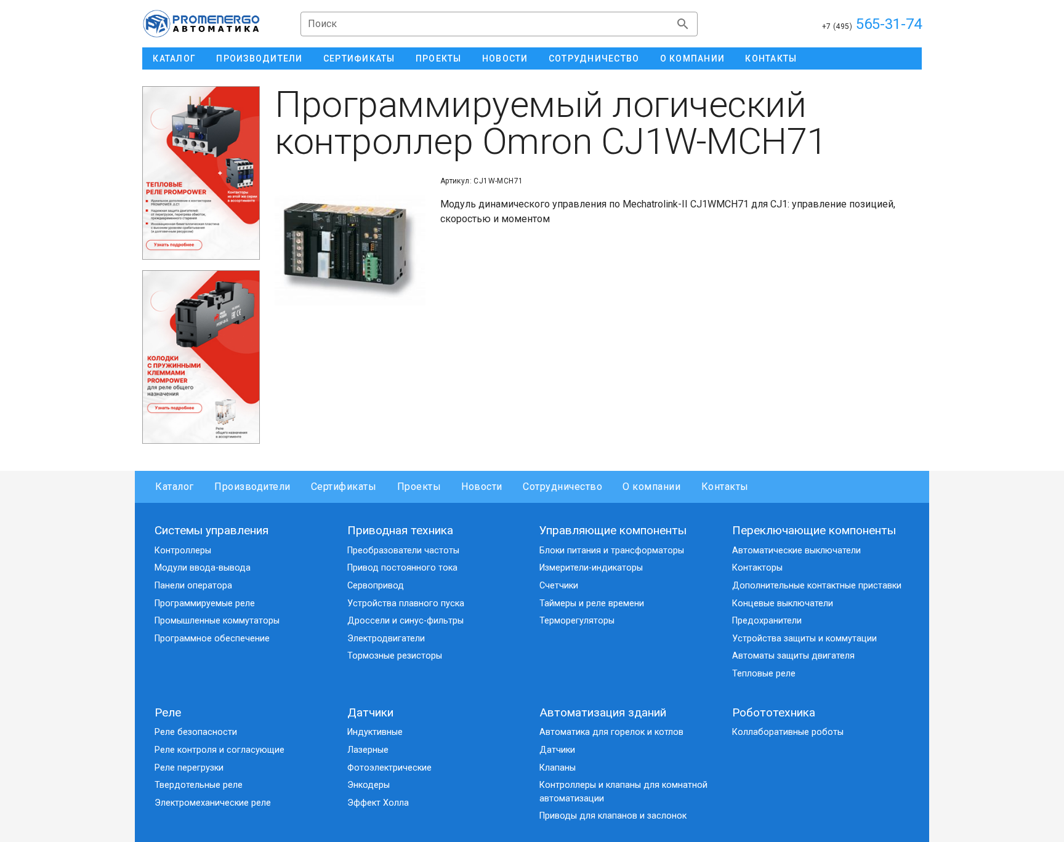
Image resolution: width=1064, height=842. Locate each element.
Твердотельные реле (199, 785)
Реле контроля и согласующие (219, 750)
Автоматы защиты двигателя (793, 656)
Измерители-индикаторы (591, 568)
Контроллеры (183, 550)
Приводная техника (400, 530)
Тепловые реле (764, 673)
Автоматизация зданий (602, 712)
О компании (651, 486)
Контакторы (757, 568)
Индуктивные (375, 732)
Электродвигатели (386, 638)
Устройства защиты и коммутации (804, 638)
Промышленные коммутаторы (217, 620)
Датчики (370, 712)
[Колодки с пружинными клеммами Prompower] (201, 356)
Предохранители (767, 620)
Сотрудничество (562, 486)
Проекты (419, 486)
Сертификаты (344, 486)
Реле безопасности (196, 732)
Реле (168, 712)
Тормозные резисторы (394, 656)
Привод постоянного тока (402, 568)
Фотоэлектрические (389, 768)
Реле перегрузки (189, 768)
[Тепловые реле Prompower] (201, 173)
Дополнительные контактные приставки (816, 585)
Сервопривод (375, 585)
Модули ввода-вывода (203, 568)
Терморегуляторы (577, 620)
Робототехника (773, 712)
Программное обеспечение (212, 638)
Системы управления (211, 530)
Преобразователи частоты (403, 550)
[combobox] (499, 24)
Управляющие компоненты (613, 530)
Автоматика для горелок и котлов (611, 732)
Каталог (174, 486)
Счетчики (558, 585)
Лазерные (368, 750)
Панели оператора (193, 585)
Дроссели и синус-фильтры (405, 620)
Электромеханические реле (213, 803)
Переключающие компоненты (814, 530)
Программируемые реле (205, 603)
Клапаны (557, 768)
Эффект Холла (378, 803)
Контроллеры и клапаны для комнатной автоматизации (623, 792)
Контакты (724, 486)
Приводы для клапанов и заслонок (613, 816)
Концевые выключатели (782, 603)
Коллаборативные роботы (788, 732)
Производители (252, 486)
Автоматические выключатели (796, 550)
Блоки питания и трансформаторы (611, 550)
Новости (481, 486)
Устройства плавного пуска (405, 603)
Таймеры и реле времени (591, 603)
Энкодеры (368, 785)
